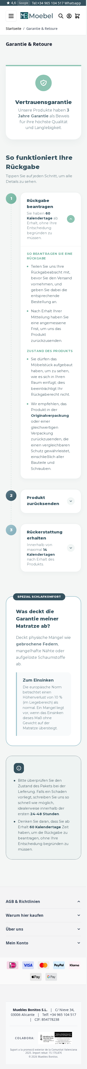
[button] (42, 912)
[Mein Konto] (69, 16)
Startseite (13, 28)
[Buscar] (61, 16)
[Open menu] (11, 16)
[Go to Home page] (36, 16)
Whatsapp (72, 3)
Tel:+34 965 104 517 (48, 3)
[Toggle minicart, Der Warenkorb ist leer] (77, 16)
